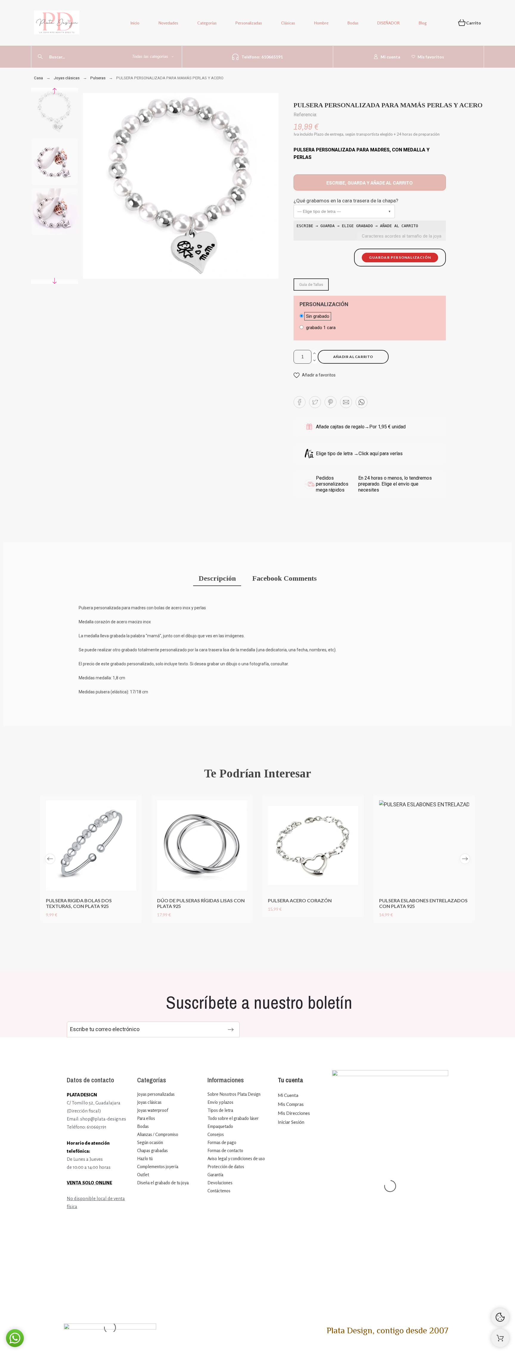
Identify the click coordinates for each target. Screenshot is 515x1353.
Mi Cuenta (288, 1095)
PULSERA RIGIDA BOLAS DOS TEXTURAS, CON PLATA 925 (79, 903)
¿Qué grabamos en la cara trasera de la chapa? (346, 201)
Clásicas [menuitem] (288, 22)
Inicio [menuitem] (135, 22)
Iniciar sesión (291, 1122)
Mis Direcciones (294, 1113)
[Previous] (50, 858)
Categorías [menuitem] (207, 22)
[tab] (217, 579)
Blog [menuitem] (423, 22)
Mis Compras (291, 1104)
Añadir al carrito (353, 356)
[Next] (465, 858)
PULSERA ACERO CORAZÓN (300, 900)
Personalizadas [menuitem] (248, 22)
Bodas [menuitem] (353, 22)
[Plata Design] (57, 23)
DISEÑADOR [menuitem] (388, 22)
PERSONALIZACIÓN (324, 304)
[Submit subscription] (231, 1030)
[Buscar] (40, 57)
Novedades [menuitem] (168, 22)
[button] (344, 211)
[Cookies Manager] (500, 1317)
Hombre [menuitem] (321, 22)
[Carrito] (500, 1338)
